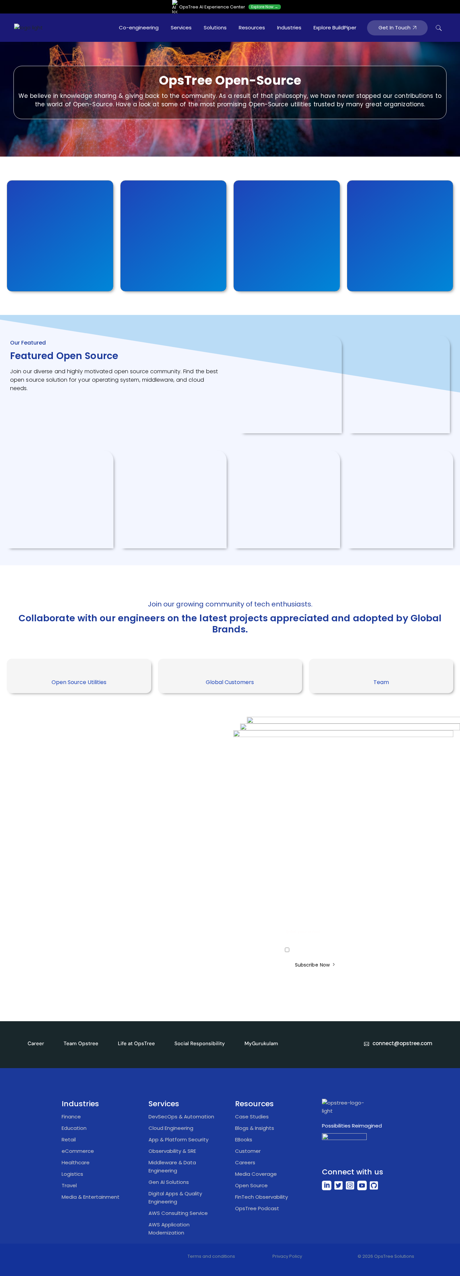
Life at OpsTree (136, 1043)
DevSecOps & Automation (181, 1116)
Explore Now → (264, 6)
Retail (69, 1139)
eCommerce (78, 1151)
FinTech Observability (261, 1196)
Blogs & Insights (254, 1128)
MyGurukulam (261, 1043)
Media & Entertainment (91, 1196)
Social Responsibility (199, 1043)
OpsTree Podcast (257, 1208)
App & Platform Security (178, 1139)
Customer (248, 1151)
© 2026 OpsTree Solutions (386, 1256)
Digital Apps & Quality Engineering (175, 1197)
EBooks (243, 1139)
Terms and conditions (211, 1256)
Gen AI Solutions (169, 1182)
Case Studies (252, 1116)
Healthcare (76, 1162)
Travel (69, 1185)
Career (36, 1043)
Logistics (72, 1173)
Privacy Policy (287, 1256)
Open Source (251, 1185)
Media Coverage (256, 1173)
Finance (71, 1116)
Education (74, 1128)
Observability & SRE (172, 1151)
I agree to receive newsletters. (323, 950)
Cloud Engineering (171, 1128)
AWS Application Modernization (169, 1228)
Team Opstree (81, 1043)
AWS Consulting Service (178, 1213)
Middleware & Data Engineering (172, 1166)
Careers (245, 1162)
